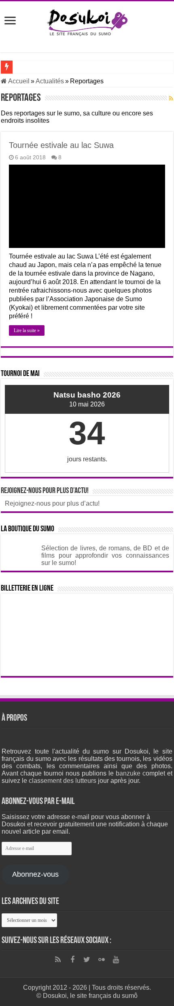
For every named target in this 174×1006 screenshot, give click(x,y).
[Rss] (57, 959)
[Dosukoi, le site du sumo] (87, 21)
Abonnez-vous (35, 874)
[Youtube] (116, 959)
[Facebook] (72, 959)
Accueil (18, 81)
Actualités (50, 81)
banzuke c (131, 773)
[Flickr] (101, 959)
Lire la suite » (27, 330)
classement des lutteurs (62, 780)
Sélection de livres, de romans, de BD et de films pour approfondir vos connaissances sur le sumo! (105, 555)
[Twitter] (87, 959)
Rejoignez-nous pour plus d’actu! (45, 491)
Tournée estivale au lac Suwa (61, 145)
